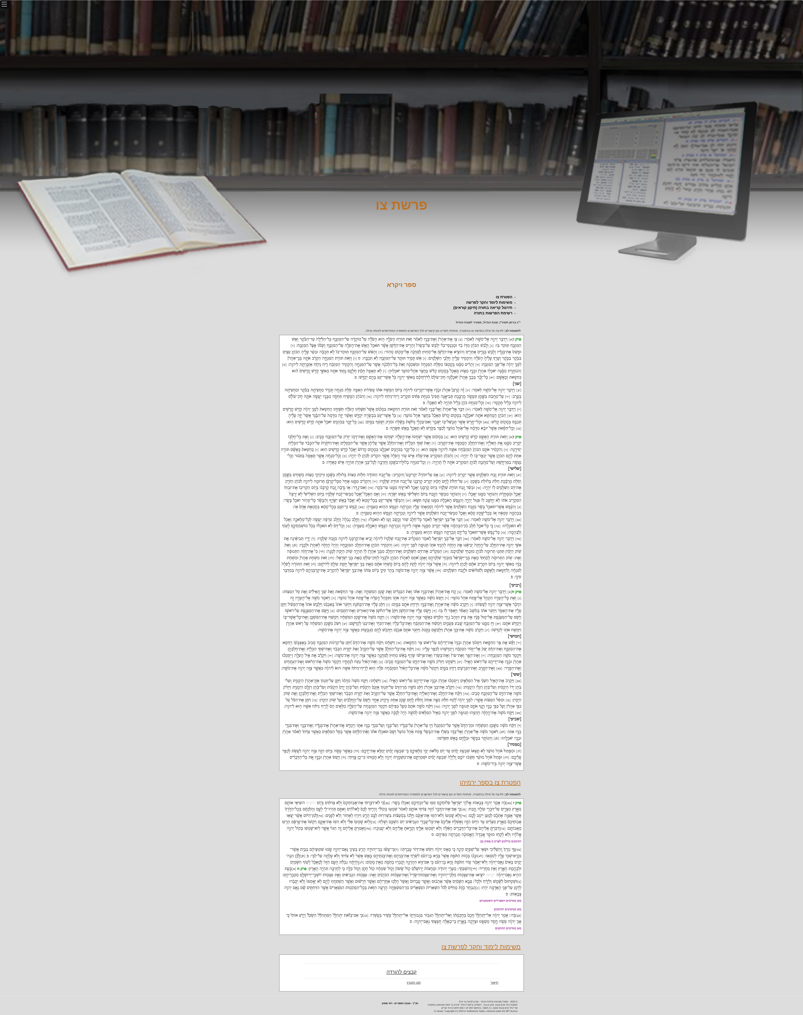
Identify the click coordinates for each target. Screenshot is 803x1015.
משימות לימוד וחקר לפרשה (489, 302)
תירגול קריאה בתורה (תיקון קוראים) (482, 308)
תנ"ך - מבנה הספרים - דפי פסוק (400, 1003)
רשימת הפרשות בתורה (493, 313)
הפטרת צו (504, 297)
